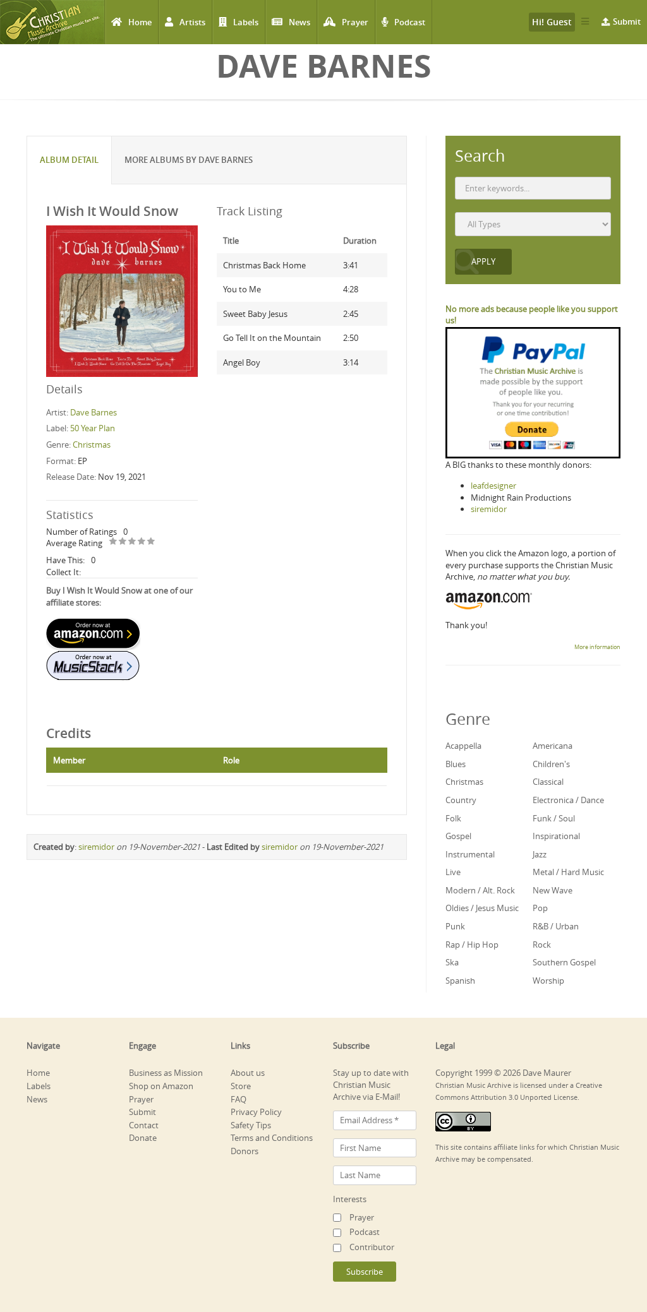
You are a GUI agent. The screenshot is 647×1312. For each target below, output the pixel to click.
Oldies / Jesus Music (482, 908)
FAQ (238, 1099)
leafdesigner (493, 485)
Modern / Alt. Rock (480, 890)
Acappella (463, 745)
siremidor (96, 846)
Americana (552, 745)
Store (241, 1086)
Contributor (371, 1247)
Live (453, 872)
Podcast (409, 22)
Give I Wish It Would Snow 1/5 (113, 542)
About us (248, 1072)
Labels (245, 22)
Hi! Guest (552, 22)
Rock (542, 944)
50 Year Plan (92, 428)
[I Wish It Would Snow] (122, 300)
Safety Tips (251, 1125)
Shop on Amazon (161, 1086)
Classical (548, 781)
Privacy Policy (256, 1112)
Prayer (355, 22)
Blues (455, 764)
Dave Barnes (93, 412)
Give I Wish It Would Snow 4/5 (142, 542)
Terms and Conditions (272, 1137)
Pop (540, 908)
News (299, 22)
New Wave (552, 890)
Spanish (460, 980)
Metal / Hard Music (568, 872)
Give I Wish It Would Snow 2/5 (123, 542)
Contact (144, 1125)
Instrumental (470, 854)
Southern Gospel (564, 962)
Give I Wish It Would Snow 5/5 (151, 542)
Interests (349, 1199)
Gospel (458, 836)
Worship (548, 980)
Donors (244, 1151)
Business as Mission (166, 1072)
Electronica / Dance (568, 800)
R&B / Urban (556, 926)
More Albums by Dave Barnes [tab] (188, 159)
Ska (452, 962)
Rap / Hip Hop (472, 944)
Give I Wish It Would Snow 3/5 (132, 542)
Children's (551, 764)
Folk (453, 818)
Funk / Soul (554, 818)
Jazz (540, 854)
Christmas (92, 444)
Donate (143, 1137)
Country (460, 800)
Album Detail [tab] (69, 159)
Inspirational (556, 836)
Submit (627, 21)
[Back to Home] (52, 22)
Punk (455, 926)
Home (140, 22)
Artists (192, 22)
